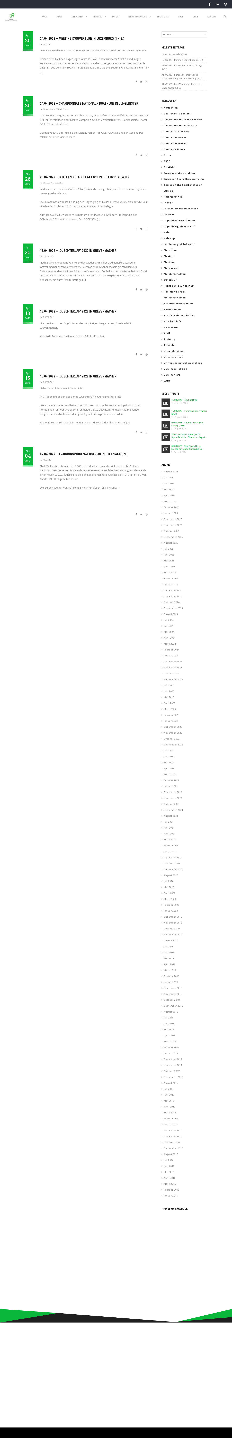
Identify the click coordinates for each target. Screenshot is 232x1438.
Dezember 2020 (173, 857)
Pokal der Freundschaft (179, 285)
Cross (167, 155)
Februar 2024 (171, 649)
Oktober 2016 (172, 1142)
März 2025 (170, 572)
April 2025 (169, 566)
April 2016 (169, 1177)
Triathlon (170, 345)
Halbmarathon (173, 196)
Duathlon (170, 167)
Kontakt (211, 16)
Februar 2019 (171, 976)
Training (97, 16)
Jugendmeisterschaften (179, 220)
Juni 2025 (169, 554)
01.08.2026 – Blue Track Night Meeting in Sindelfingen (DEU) (182, 86)
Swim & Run (171, 327)
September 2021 (173, 809)
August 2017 (171, 1082)
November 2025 (173, 525)
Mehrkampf (171, 267)
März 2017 (170, 1112)
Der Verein (77, 16)
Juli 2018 (169, 1017)
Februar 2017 (171, 1118)
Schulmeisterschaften (178, 303)
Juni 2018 (169, 1023)
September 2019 (173, 934)
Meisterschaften (175, 273)
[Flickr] (217, 4)
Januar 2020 (171, 910)
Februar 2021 (171, 845)
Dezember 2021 (173, 792)
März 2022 (170, 774)
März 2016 (170, 1183)
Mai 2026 (169, 489)
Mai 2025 (169, 560)
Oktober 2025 (172, 530)
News (60, 16)
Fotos (115, 16)
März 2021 (170, 839)
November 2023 (173, 667)
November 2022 (173, 732)
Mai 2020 (169, 887)
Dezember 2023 (173, 661)
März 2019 (170, 970)
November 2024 (173, 596)
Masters (169, 256)
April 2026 (169, 495)
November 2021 (173, 798)
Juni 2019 (169, 952)
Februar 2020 (171, 904)
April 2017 (169, 1106)
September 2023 (173, 679)
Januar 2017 (171, 1124)
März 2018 (170, 1041)
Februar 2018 (171, 1047)
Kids (166, 232)
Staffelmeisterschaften (179, 315)
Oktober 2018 (172, 999)
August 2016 (171, 1154)
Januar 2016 (171, 1195)
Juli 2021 (169, 821)
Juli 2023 (169, 685)
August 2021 (171, 815)
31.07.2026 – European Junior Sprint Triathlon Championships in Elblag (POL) (182, 76)
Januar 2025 (171, 584)
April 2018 (169, 1035)
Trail (167, 333)
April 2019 (169, 964)
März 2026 (170, 501)
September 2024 (173, 608)
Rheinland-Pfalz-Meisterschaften (175, 294)
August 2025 (171, 542)
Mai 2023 (169, 697)
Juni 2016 (169, 1166)
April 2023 (169, 703)
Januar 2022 (171, 786)
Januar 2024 (171, 655)
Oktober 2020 (172, 863)
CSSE (167, 161)
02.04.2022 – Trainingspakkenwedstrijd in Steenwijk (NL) (84, 454)
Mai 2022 (169, 762)
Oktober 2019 (172, 928)
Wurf (167, 380)
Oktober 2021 (172, 803)
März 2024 (170, 643)
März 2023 (170, 709)
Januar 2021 (171, 851)
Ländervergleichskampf (179, 244)
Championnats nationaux (56, 109)
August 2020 (171, 875)
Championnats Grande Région (183, 119)
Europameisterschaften (179, 172)
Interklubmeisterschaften (181, 208)
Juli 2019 (169, 946)
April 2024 (169, 637)
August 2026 (171, 471)
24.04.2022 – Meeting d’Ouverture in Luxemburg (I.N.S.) (82, 38)
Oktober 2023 (172, 673)
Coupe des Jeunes (175, 143)
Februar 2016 (171, 1189)
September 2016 (173, 1148)
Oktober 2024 (172, 602)
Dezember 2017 (173, 1059)
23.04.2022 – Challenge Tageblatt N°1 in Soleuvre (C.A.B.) (84, 177)
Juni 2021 (169, 827)
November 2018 (173, 993)
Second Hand (172, 309)
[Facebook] (210, 4)
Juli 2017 (169, 1088)
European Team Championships (184, 178)
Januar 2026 (171, 513)
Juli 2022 (169, 750)
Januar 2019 (171, 982)
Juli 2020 (169, 881)
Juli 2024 (169, 619)
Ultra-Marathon (174, 351)
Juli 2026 (169, 477)
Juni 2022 (169, 756)
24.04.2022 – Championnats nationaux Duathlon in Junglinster (89, 103)
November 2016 (173, 1136)
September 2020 (173, 869)
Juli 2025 (169, 548)
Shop (181, 16)
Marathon (170, 250)
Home (45, 16)
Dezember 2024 (173, 590)
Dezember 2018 (173, 987)
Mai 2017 (169, 1100)
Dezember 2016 (173, 1130)
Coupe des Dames (175, 137)
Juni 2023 (169, 691)
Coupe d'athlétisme (176, 131)
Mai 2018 (169, 1029)
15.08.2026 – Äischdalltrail (174, 54)
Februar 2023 (171, 714)
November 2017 (173, 1065)
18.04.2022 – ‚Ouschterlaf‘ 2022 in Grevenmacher (78, 251)
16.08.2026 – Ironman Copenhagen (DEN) (182, 59)
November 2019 (173, 922)
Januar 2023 (171, 720)
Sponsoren (163, 16)
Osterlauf (48, 256)
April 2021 (169, 833)
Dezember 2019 (173, 916)
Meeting (47, 44)
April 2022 (169, 768)
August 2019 (171, 940)
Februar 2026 (171, 507)
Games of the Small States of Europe (183, 187)
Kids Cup (169, 238)
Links (195, 16)
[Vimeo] (225, 4)
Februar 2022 (171, 780)
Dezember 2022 (173, 726)
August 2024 (171, 614)
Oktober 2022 (172, 738)
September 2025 (173, 536)
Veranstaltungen (137, 16)
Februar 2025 (171, 578)
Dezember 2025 (173, 519)
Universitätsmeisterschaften (183, 362)
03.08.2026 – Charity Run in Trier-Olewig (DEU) (181, 67)
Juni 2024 (169, 625)
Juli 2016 (169, 1160)
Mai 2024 (169, 631)
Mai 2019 (169, 958)
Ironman (169, 214)
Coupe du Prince (174, 149)
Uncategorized (173, 356)
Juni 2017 (169, 1094)
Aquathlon (171, 107)
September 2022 (173, 744)
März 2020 (170, 898)
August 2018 (171, 1011)
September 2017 (173, 1076)
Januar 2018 (171, 1053)
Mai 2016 (169, 1171)
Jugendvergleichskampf (179, 226)
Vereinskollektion (175, 368)
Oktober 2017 (172, 1071)
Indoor (168, 202)
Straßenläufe (173, 321)
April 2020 (169, 893)
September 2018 (173, 1005)
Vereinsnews (172, 374)
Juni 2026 (169, 483)
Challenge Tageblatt (54, 182)
